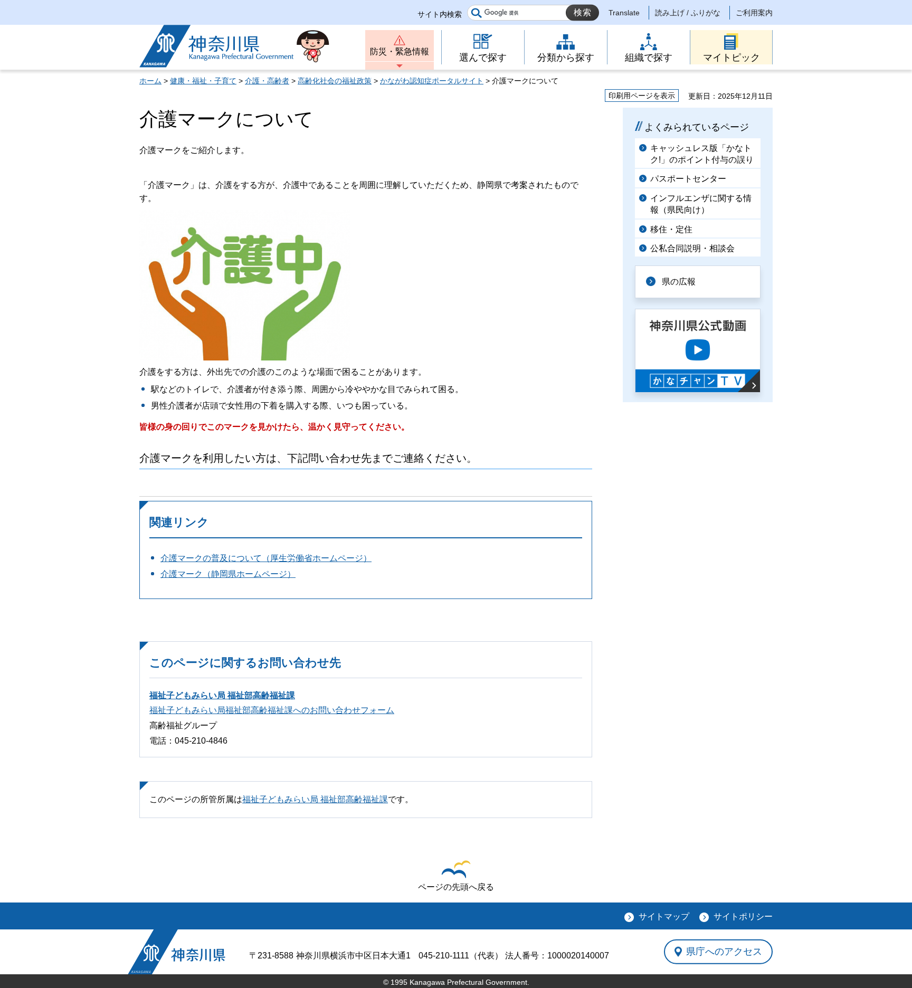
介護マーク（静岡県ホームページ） (228, 573)
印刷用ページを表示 (642, 95)
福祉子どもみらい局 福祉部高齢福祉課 (222, 695)
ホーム (150, 81)
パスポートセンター (688, 178)
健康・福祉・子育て (203, 81)
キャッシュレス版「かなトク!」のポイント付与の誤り (702, 154)
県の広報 (679, 281)
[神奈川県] (176, 951)
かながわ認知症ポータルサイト (431, 81)
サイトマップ (664, 916)
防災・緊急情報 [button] (399, 51)
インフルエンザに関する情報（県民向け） (701, 204)
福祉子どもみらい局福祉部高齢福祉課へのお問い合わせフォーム (271, 710)
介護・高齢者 (267, 81)
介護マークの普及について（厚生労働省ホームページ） (266, 558)
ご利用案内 (754, 12)
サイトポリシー (743, 916)
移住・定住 (671, 229)
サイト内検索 (439, 14)
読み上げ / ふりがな (687, 12)
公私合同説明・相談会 (692, 248)
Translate (624, 12)
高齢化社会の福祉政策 (335, 81)
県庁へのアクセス (724, 951)
